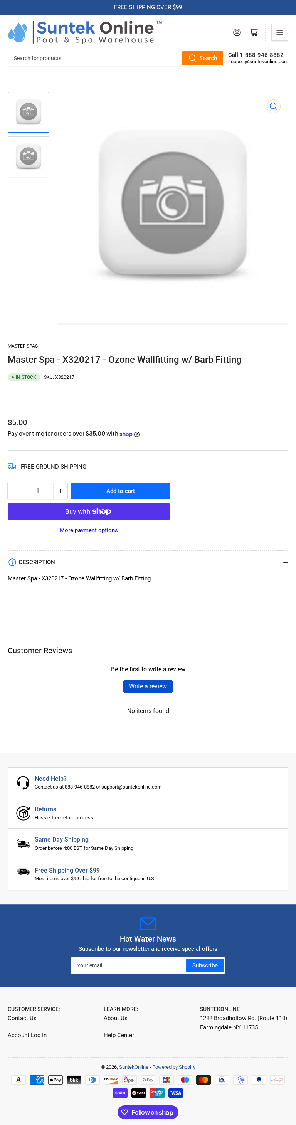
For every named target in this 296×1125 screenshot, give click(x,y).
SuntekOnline (133, 1067)
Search (208, 58)
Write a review (148, 686)
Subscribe (205, 965)
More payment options (89, 530)
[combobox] (116, 58)
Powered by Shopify (173, 1067)
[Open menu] (279, 32)
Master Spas (23, 346)
